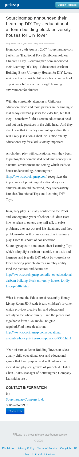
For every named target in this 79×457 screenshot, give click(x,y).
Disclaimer (8, 448)
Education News (47, 43)
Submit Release (67, 5)
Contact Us (15, 411)
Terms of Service (47, 448)
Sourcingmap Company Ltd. (25, 399)
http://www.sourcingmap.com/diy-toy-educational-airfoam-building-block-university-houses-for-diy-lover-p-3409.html (39, 280)
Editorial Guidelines (43, 454)
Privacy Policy (25, 448)
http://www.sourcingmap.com (26, 176)
